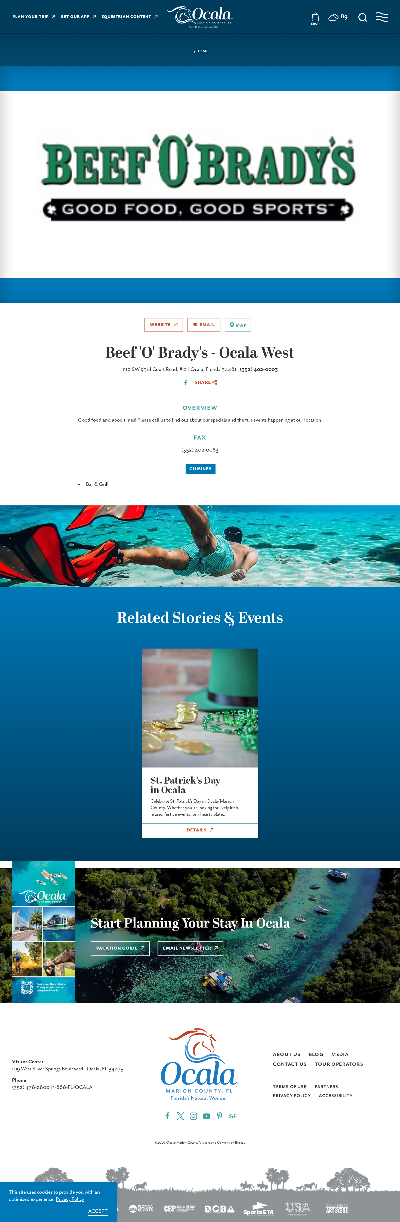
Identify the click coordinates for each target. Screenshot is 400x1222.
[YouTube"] (206, 1116)
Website (160, 325)
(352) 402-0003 (259, 369)
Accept (98, 1211)
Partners (327, 1087)
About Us (286, 1054)
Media (340, 1054)
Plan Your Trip (31, 17)
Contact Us (290, 1064)
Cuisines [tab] (200, 469)
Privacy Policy (292, 1096)
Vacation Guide (117, 948)
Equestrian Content (126, 17)
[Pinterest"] (219, 1116)
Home (202, 51)
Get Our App (75, 17)
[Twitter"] (180, 1116)
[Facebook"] (167, 1116)
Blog (316, 1054)
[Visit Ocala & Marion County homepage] (200, 17)
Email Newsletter (187, 948)
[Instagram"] (193, 1116)
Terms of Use (290, 1087)
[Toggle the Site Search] (362, 17)
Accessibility (336, 1096)
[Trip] (232, 1116)
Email (207, 325)
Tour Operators (339, 1064)
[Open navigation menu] (382, 17)
